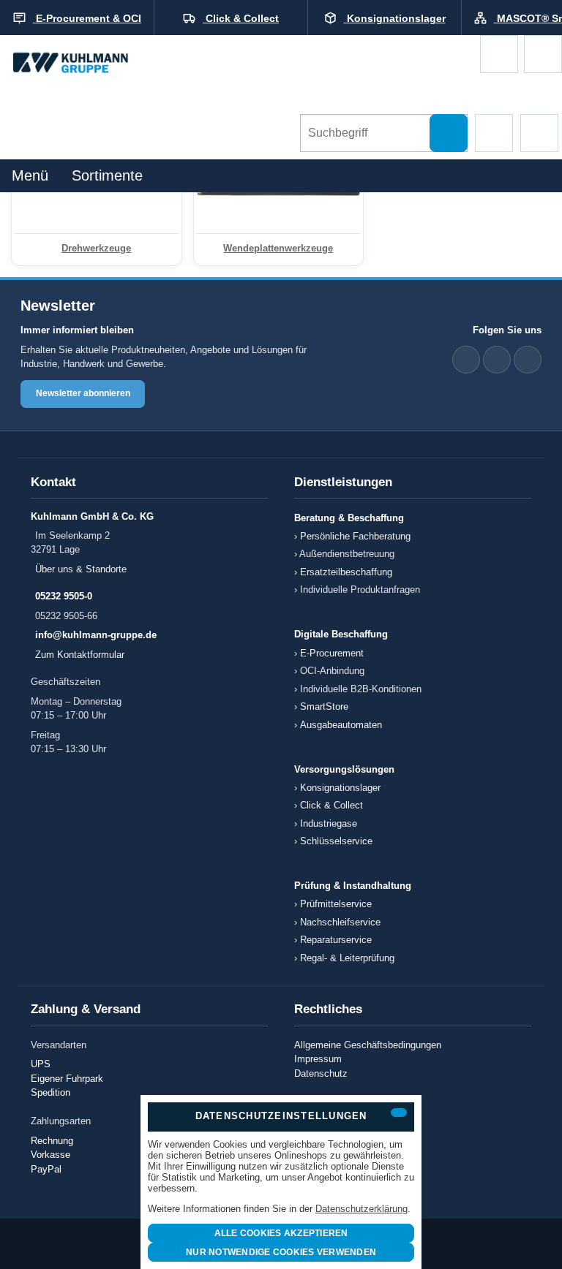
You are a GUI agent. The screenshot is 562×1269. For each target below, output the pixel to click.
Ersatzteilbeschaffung (346, 572)
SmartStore (324, 706)
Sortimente (107, 175)
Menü (30, 175)
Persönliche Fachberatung (355, 536)
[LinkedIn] (466, 360)
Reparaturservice (336, 939)
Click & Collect (331, 805)
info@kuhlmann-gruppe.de (96, 634)
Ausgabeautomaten (341, 724)
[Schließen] (399, 1112)
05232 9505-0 (63, 596)
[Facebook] (497, 360)
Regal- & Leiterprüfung (347, 957)
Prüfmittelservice (336, 903)
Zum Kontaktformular (79, 654)
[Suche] (449, 133)
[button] (494, 133)
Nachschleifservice (340, 922)
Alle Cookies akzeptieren (281, 1233)
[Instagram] (528, 360)
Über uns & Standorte (81, 569)
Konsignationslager (340, 787)
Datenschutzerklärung (361, 1208)
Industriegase (328, 823)
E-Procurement (332, 653)
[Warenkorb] (499, 54)
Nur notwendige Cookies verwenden (281, 1252)
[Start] (84, 63)
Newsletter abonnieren (83, 393)
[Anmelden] (543, 54)
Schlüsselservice (336, 841)
